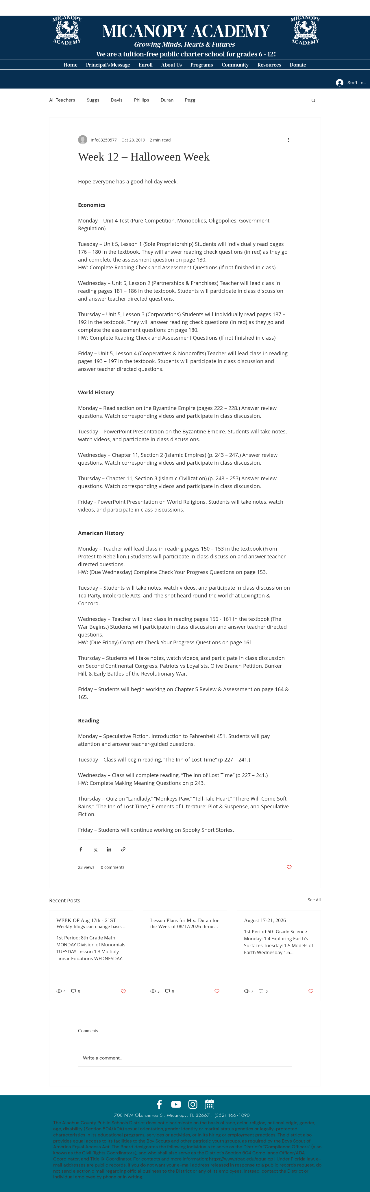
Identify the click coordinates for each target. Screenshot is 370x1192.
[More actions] (288, 139)
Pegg (190, 100)
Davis (117, 100)
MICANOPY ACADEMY (186, 31)
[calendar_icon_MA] (210, 1104)
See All (314, 899)
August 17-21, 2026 (265, 920)
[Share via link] (123, 849)
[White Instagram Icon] (193, 1104)
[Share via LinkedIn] (109, 849)
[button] (171, 64)
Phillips (141, 100)
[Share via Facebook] (81, 849)
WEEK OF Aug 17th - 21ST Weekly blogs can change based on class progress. (89, 923)
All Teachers (62, 100)
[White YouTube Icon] (176, 1104)
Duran (167, 100)
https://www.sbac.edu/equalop (241, 1159)
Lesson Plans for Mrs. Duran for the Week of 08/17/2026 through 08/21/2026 (184, 923)
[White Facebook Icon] (159, 1104)
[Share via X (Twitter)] (95, 849)
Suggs (93, 100)
